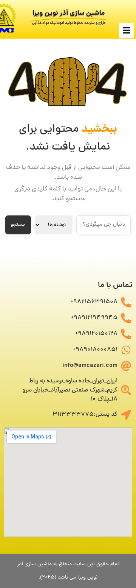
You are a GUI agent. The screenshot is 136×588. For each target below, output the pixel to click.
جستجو (18, 225)
